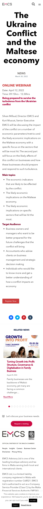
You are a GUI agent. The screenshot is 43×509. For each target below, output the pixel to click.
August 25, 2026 (12, 375)
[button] (21, 346)
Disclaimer (6, 452)
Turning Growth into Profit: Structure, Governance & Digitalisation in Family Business (21, 366)
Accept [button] (33, 500)
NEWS (21, 73)
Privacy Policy (17, 452)
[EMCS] (7, 4)
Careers (19, 448)
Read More (26, 505)
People (4, 448)
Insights (12, 448)
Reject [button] (15, 505)
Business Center (30, 448)
